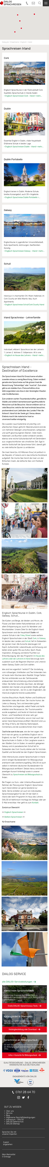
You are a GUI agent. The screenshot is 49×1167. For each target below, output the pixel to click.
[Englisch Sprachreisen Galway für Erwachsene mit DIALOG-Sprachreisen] (24, 225)
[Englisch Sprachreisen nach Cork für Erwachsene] (24, 73)
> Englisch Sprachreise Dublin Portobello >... (22, 197)
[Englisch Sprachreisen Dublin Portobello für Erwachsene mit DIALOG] (24, 174)
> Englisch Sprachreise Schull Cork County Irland (24, 305)
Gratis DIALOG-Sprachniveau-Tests (23, 1006)
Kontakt (35, 803)
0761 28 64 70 (25, 1092)
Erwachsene (14, 42)
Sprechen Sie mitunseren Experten (9, 1133)
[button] (21, 28)
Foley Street (25, 635)
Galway (42, 638)
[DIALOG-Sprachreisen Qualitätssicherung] (23, 1073)
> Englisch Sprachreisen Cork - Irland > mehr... (23, 96)
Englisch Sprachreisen (13, 812)
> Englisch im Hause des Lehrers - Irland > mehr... (24, 355)
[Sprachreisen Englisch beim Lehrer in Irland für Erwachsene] (24, 332)
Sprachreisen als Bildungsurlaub (26, 774)
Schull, (28, 641)
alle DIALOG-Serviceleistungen (17, 981)
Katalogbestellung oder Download (23, 1029)
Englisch (24, 42)
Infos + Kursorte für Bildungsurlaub (22, 1055)
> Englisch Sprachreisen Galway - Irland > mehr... (24, 251)
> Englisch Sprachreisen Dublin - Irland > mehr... (24, 147)
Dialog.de (5, 42)
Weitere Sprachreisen (13, 817)
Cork (34, 638)
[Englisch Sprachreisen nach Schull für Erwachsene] (24, 279)
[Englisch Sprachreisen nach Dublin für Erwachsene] (24, 123)
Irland (30, 42)
